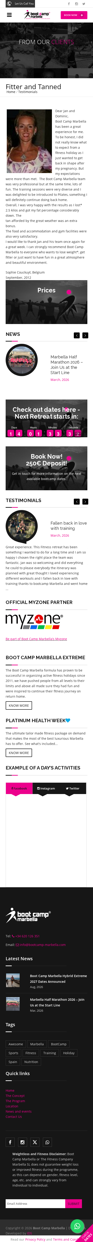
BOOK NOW (70, 15)
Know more (19, 705)
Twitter (74, 788)
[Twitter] (35, 1142)
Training (49, 1053)
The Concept (15, 1096)
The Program (15, 1101)
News (13, 334)
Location (12, 1106)
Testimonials (27, 92)
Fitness (31, 1053)
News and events (19, 1111)
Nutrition (31, 1062)
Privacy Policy (35, 1239)
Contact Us (14, 1116)
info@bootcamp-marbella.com (42, 945)
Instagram (47, 788)
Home (11, 92)
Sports (13, 1053)
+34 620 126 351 (27, 936)
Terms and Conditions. (70, 1239)
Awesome (16, 1044)
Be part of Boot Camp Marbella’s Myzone (36, 639)
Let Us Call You (24, 3)
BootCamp (59, 1044)
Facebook (20, 788)
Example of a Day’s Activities (43, 768)
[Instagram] (22, 1142)
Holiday (68, 1053)
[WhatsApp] (47, 1142)
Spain (13, 1062)
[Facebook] (10, 1142)
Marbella (37, 1044)
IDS (29, 1233)
